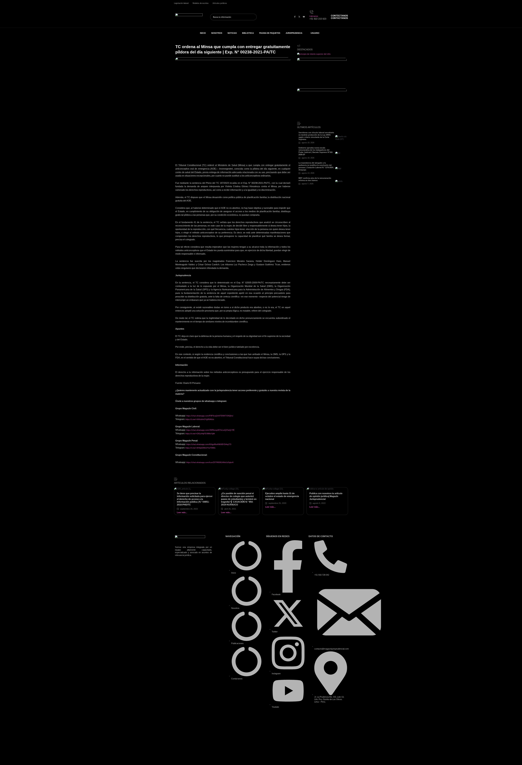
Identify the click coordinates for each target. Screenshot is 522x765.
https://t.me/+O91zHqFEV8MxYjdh (200, 433)
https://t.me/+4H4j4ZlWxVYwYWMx (200, 448)
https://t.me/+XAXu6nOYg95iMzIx (199, 419)
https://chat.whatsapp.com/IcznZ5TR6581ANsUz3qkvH (209, 462)
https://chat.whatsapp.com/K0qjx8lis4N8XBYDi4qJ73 (208, 444)
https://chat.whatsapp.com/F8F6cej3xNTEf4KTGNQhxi (209, 416)
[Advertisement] (232, 143)
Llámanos (313, 16)
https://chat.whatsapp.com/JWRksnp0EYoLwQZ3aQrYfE (210, 430)
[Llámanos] (312, 11)
